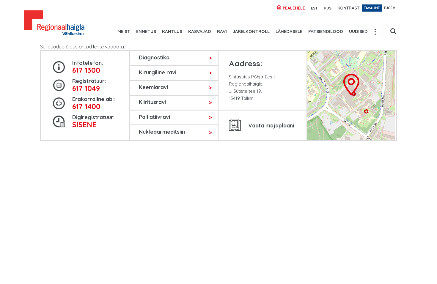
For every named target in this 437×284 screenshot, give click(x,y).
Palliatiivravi (154, 116)
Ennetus (146, 31)
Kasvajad (199, 31)
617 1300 (86, 70)
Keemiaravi (153, 87)
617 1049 (86, 88)
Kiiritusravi (152, 102)
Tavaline (372, 8)
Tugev (389, 8)
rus (327, 8)
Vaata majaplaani (271, 125)
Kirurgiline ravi (157, 72)
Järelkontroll (251, 31)
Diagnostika (154, 57)
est (314, 8)
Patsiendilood (325, 31)
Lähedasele (289, 31)
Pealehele (293, 8)
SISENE (84, 124)
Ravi (222, 31)
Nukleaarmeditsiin (162, 131)
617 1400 (86, 106)
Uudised (358, 31)
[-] (54, 23)
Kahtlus (172, 31)
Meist (123, 31)
